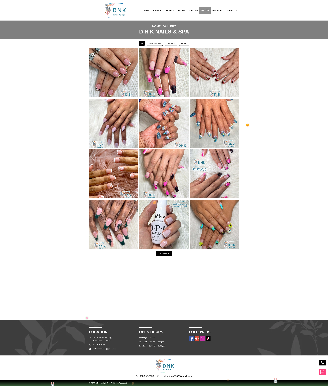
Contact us (231, 10)
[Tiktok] (208, 338)
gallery (205, 10)
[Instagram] (202, 338)
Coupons (193, 10)
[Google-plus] (197, 338)
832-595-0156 (99, 345)
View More (164, 253)
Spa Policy (217, 10)
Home (147, 10)
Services (169, 10)
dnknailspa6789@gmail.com (104, 349)
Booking (181, 10)
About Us (157, 10)
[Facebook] (191, 338)
